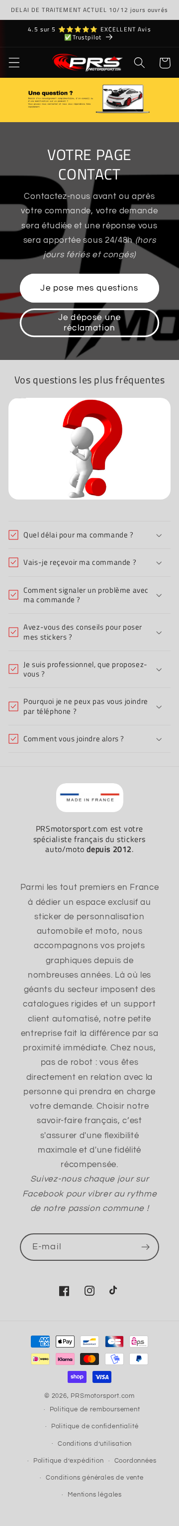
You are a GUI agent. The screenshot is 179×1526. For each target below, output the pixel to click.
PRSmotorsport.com (103, 1396)
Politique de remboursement (95, 1409)
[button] (14, 63)
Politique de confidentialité (95, 1426)
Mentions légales (95, 1495)
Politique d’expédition (68, 1461)
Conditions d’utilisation (95, 1444)
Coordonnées (135, 1461)
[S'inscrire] (145, 1247)
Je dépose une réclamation (89, 322)
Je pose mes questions (89, 288)
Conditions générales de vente (94, 1478)
